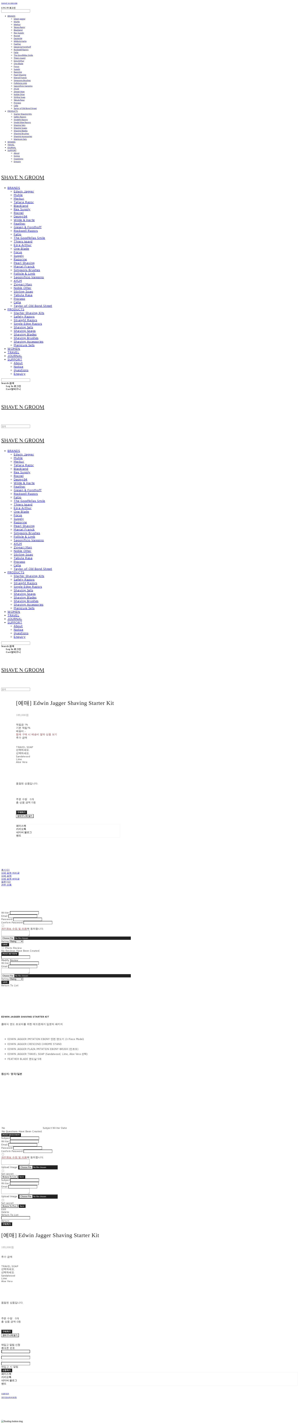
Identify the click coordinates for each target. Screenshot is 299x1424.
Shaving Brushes (21, 133)
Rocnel (17, 35)
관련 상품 (6, 884)
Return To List (9, 1177)
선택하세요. (22, 749)
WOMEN (11, 142)
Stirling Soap (19, 97)
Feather (17, 44)
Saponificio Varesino (23, 86)
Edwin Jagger (19, 18)
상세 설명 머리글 (10, 873)
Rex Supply (19, 32)
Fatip (16, 52)
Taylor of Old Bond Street (25, 108)
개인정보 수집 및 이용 (14, 928)
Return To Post (9, 1206)
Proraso (17, 102)
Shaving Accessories (23, 136)
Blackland (18, 30)
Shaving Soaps (20, 128)
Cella (16, 105)
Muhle (17, 21)
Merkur (17, 24)
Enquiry (17, 161)
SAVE (5, 944)
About (16, 153)
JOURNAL (11, 147)
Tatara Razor (19, 27)
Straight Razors (21, 119)
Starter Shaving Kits (23, 114)
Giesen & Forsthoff (22, 46)
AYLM (16, 88)
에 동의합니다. (22, 928)
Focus (16, 66)
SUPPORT (11, 150)
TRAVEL (10, 144)
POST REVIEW (9, 954)
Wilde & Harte (20, 41)
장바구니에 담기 (10, 1335)
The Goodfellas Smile (23, 55)
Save (21, 1177)
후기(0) (5, 870)
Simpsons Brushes (22, 80)
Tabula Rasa (19, 100)
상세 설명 (6, 876)
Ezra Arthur (19, 60)
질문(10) (6, 881)
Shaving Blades (21, 130)
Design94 (18, 38)
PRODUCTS (12, 111)
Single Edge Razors (22, 122)
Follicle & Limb (20, 83)
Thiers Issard (19, 58)
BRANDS (11, 16)
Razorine (18, 72)
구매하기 (6, 1224)
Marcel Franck (20, 77)
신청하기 (6, 1370)
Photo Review (13, 947)
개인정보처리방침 (9, 1397)
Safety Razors (20, 116)
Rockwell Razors (21, 49)
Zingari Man (19, 91)
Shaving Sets (19, 125)
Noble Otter (19, 94)
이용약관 (5, 1394)
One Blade (18, 63)
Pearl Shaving (20, 74)
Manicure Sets (20, 139)
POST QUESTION (11, 1135)
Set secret (7, 1173)
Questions (18, 158)
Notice (17, 156)
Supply (17, 69)
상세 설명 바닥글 (10, 878)
